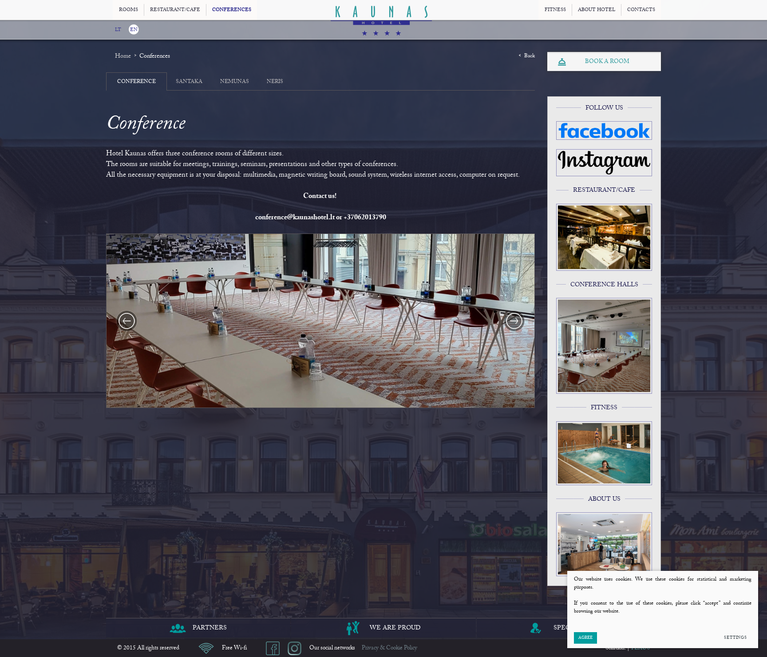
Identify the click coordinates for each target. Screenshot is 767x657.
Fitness (604, 408)
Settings (735, 638)
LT (118, 30)
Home (123, 56)
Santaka (189, 81)
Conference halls (604, 285)
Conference (136, 81)
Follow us (604, 108)
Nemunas (234, 81)
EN (134, 30)
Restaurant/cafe (604, 190)
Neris (275, 81)
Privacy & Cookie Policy (389, 648)
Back (529, 56)
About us (604, 499)
